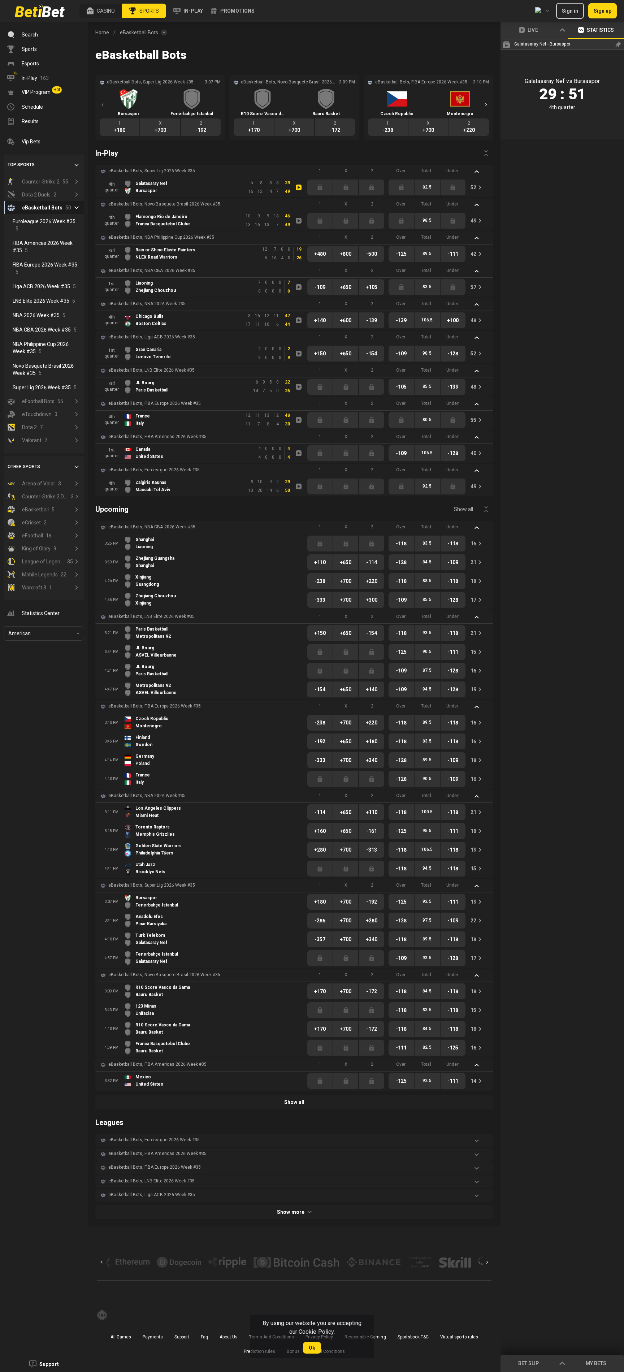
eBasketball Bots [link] (139, 32)
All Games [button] (120, 1336)
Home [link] (102, 32)
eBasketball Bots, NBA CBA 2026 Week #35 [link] (151, 270)
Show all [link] (463, 509)
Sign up (602, 11)
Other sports (24, 466)
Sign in (570, 11)
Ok (312, 1348)
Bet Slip (528, 1363)
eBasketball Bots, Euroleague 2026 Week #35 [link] (154, 469)
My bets (596, 1363)
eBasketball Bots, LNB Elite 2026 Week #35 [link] (151, 370)
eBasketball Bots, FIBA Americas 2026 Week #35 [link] (157, 436)
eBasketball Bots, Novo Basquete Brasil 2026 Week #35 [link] (164, 204)
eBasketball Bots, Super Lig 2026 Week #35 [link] (151, 170)
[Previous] (102, 104)
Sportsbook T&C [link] (413, 1336)
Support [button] (181, 1336)
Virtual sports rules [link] (459, 1336)
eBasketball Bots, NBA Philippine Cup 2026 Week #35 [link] (161, 237)
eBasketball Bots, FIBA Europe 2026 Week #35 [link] (154, 403)
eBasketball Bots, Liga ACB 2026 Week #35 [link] (151, 336)
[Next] (486, 104)
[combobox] (542, 11)
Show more (290, 1212)
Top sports (21, 164)
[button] (100, 11)
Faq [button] (204, 1336)
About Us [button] (229, 1336)
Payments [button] (153, 1336)
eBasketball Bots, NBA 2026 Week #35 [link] (147, 303)
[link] (39, 11)
